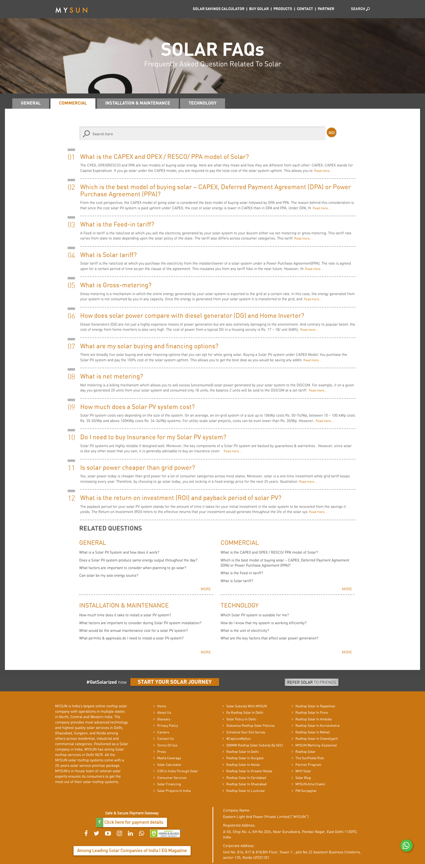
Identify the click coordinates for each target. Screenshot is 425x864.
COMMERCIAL (73, 103)
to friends (311, 682)
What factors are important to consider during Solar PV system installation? (140, 623)
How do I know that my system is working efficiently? (263, 623)
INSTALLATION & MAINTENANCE (137, 103)
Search (358, 9)
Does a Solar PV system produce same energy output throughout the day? (138, 560)
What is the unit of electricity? (245, 631)
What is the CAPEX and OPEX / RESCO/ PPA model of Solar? (269, 552)
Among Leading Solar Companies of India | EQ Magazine (132, 851)
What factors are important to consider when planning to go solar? (132, 568)
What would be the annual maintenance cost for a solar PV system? (133, 631)
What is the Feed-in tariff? (242, 573)
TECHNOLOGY (202, 103)
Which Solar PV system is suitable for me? (255, 615)
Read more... (323, 171)
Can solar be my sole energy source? (108, 575)
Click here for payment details (133, 822)
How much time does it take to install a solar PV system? (125, 615)
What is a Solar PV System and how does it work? (119, 552)
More (206, 589)
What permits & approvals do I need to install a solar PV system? (131, 638)
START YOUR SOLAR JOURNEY (175, 682)
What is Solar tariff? (237, 581)
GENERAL (31, 103)
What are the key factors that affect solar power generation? (269, 638)
